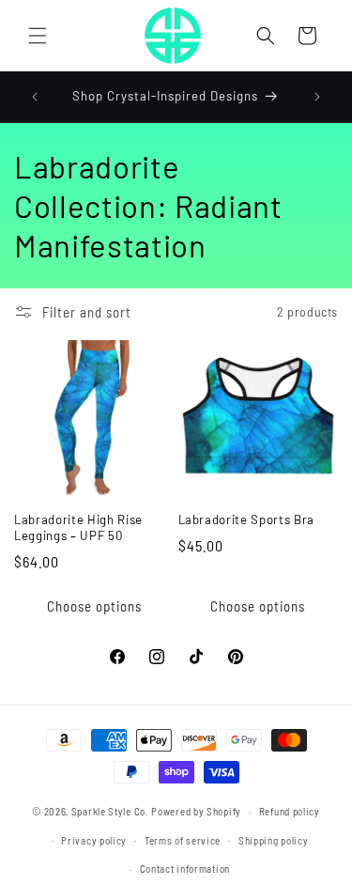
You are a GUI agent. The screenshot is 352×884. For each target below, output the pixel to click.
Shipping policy (273, 840)
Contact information (185, 868)
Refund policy (289, 811)
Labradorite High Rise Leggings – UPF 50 (78, 527)
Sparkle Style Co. (110, 811)
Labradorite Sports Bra (246, 519)
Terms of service (183, 840)
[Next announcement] (317, 96)
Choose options (94, 605)
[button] (37, 35)
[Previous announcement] (34, 96)
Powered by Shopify (196, 811)
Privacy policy (94, 840)
